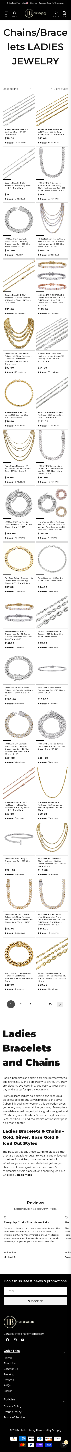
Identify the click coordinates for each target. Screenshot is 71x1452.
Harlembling (28, 1430)
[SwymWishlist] (56, 13)
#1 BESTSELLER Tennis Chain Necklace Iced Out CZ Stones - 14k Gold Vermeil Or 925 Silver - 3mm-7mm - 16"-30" (52, 243)
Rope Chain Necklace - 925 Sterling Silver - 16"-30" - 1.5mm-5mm (17, 132)
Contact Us (11, 1369)
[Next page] (60, 1004)
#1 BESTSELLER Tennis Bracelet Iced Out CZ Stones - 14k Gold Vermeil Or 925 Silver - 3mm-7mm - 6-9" (19, 635)
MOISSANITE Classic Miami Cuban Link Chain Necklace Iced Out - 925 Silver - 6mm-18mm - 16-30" (50, 470)
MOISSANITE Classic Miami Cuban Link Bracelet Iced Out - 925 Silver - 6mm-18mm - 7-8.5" (19, 691)
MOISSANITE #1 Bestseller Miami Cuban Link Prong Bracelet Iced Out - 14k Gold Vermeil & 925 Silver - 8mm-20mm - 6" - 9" (17, 749)
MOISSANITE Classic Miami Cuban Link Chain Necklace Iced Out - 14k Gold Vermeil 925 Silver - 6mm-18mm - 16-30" (19, 918)
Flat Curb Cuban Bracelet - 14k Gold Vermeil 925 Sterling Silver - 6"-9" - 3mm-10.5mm (19, 580)
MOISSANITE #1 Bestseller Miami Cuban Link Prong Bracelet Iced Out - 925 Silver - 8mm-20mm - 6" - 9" (18, 243)
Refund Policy (12, 1412)
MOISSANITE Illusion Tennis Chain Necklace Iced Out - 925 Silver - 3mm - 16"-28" (51, 746)
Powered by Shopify (49, 1430)
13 (50, 1004)
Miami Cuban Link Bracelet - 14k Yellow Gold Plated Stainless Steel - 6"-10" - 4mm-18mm (19, 977)
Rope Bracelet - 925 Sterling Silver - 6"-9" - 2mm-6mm (50, 579)
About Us (9, 1363)
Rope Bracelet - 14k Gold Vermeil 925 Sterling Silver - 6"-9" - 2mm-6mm (17, 415)
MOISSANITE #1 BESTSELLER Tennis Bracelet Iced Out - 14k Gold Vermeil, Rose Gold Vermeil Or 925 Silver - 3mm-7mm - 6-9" (51, 300)
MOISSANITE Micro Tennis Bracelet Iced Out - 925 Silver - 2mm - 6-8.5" (51, 690)
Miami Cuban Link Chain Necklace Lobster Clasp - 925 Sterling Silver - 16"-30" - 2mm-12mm (51, 357)
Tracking (9, 1374)
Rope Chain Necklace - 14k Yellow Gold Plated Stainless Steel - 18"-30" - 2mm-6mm (18, 468)
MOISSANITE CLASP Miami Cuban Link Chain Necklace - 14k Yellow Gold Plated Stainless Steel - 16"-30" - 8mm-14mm (18, 358)
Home (8, 1357)
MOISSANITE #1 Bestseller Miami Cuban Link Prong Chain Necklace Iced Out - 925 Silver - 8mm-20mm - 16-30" (51, 187)
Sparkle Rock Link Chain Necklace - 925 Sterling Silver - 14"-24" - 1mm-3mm (18, 185)
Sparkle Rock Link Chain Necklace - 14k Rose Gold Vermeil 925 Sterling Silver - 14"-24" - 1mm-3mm (17, 806)
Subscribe (35, 1301)
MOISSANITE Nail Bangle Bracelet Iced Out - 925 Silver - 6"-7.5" (18, 861)
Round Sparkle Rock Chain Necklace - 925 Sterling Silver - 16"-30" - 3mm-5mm (52, 415)
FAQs (7, 1385)
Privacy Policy (12, 1406)
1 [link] (10, 1004)
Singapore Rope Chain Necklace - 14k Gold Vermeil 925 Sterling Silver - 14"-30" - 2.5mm (51, 806)
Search (8, 1391)
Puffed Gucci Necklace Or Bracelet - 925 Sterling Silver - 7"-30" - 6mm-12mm (51, 634)
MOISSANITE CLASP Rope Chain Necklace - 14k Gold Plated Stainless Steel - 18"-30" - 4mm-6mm (52, 862)
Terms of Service (14, 1417)
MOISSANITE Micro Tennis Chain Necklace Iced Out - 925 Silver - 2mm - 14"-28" (18, 524)
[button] (7, 13)
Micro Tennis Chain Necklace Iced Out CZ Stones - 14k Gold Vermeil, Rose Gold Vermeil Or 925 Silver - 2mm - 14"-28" (51, 526)
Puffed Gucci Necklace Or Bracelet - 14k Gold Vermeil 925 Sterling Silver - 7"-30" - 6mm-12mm (52, 977)
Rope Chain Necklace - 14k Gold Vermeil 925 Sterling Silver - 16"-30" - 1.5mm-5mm (51, 132)
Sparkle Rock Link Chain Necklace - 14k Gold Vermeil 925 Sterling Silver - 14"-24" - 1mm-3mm (18, 299)
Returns (9, 1380)
